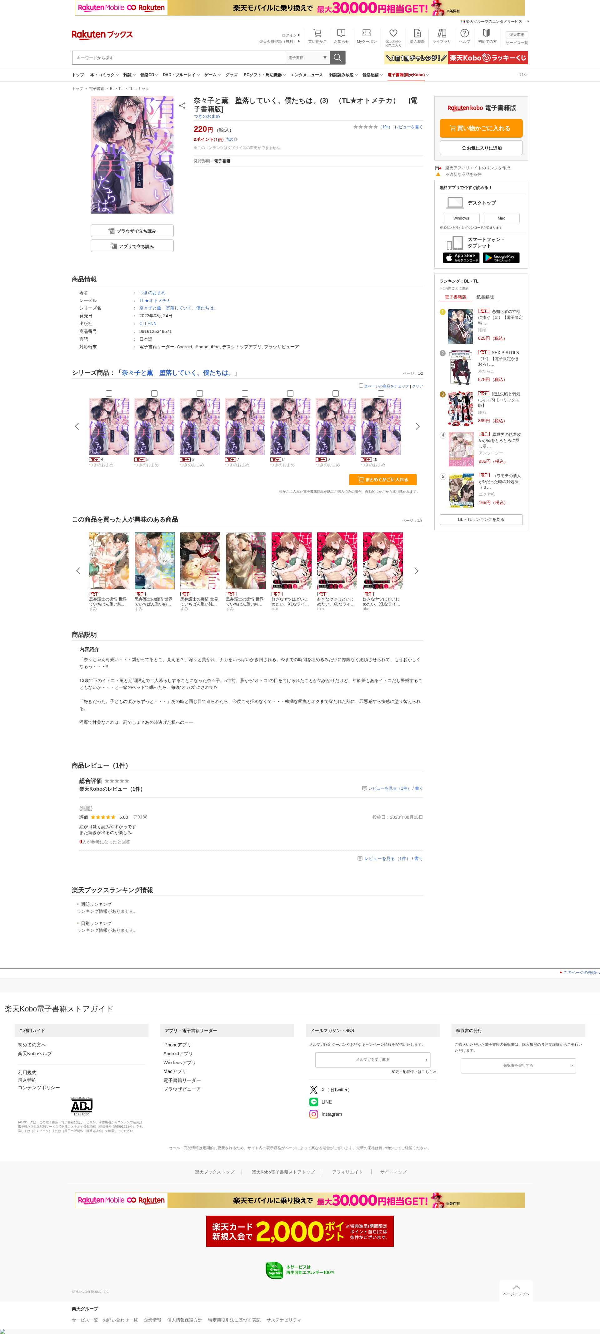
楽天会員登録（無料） (278, 41)
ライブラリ (441, 41)
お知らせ (341, 41)
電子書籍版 (456, 296)
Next (416, 571)
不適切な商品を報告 (463, 174)
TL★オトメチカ (155, 300)
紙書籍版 (485, 296)
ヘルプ (464, 41)
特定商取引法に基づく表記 (234, 1319)
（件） (385, 127)
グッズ (231, 74)
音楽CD (147, 74)
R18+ (523, 74)
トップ (78, 74)
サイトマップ (393, 1171)
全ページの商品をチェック (386, 386)
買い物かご (317, 41)
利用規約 (27, 1072)
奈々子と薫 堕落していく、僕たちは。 (178, 307)
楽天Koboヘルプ (35, 1053)
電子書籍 (96, 88)
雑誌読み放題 (341, 74)
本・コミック (102, 74)
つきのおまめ (207, 116)
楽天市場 (516, 34)
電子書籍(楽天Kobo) (406, 74)
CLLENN (148, 323)
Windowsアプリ (179, 1062)
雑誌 (127, 74)
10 (375, 459)
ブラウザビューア (182, 1089)
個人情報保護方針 (184, 1319)
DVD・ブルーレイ (179, 74)
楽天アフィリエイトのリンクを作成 (477, 168)
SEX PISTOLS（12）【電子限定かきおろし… (498, 358)
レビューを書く (409, 127)
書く (419, 788)
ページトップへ (516, 1294)
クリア (417, 386)
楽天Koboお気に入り (393, 43)
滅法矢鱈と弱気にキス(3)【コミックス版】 (499, 400)
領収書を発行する (518, 1065)
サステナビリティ (284, 1319)
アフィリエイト (347, 1171)
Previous (78, 571)
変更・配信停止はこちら (412, 1072)
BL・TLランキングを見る (481, 519)
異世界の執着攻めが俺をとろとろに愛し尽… (500, 440)
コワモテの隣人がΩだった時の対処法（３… (500, 481)
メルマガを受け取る (373, 1059)
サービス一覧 (517, 43)
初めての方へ (32, 1044)
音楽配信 (370, 74)
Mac (501, 218)
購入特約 (27, 1080)
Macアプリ (175, 1071)
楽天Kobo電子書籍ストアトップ (283, 1171)
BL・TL (116, 88)
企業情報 (152, 1319)
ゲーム (210, 74)
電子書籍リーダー (182, 1080)
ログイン (289, 35)
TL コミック (139, 88)
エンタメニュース (307, 74)
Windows (461, 218)
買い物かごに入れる (484, 128)
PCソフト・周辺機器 (263, 74)
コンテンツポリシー (39, 1087)
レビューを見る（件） (389, 788)
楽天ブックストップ (214, 1171)
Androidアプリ (178, 1053)
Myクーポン (367, 41)
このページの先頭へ (581, 972)
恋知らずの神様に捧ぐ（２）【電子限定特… (500, 317)
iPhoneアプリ (177, 1044)
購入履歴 (417, 41)
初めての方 (487, 41)
